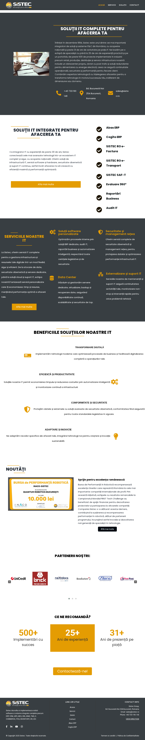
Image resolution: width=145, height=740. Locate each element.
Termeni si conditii (108, 736)
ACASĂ (101, 5)
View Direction (132, 719)
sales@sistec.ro (132, 712)
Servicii (72, 711)
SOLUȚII (122, 5)
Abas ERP (72, 723)
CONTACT (134, 5)
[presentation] (9, 581)
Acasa (72, 707)
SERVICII (112, 5)
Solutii (72, 715)
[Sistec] (18, 5)
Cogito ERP (72, 727)
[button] (69, 598)
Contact (72, 719)
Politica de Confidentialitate (128, 736)
